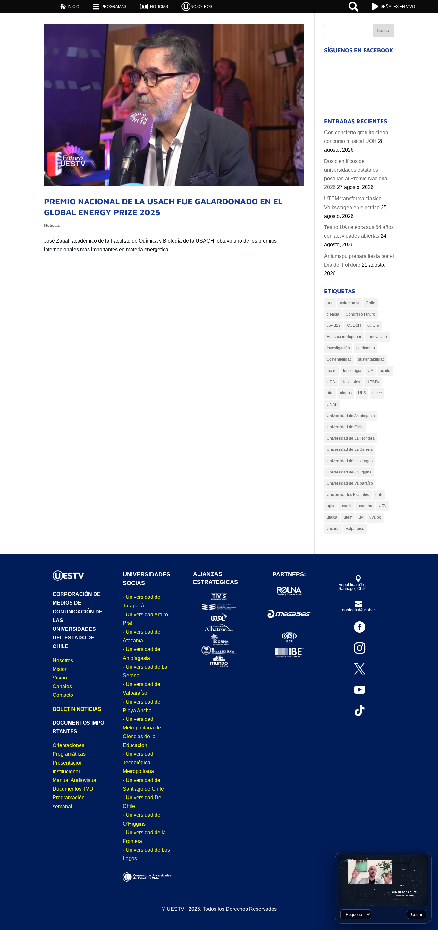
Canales (62, 686)
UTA (382, 506)
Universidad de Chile (345, 427)
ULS (362, 393)
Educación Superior (344, 336)
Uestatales (350, 382)
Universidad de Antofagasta (351, 416)
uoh (378, 494)
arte (330, 303)
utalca (332, 517)
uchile (385, 370)
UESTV (372, 382)
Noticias (52, 225)
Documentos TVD (73, 789)
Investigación (338, 348)
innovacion (377, 336)
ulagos (346, 393)
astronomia (349, 303)
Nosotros (63, 660)
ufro (330, 393)
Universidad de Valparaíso (350, 483)
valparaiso (355, 528)
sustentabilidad (371, 359)
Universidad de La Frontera (351, 438)
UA (370, 370)
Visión (60, 677)
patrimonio (365, 348)
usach (346, 506)
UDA (331, 382)
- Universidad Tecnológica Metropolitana (138, 762)
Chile (370, 303)
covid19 (334, 325)
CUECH (354, 325)
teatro (332, 370)
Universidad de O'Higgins (349, 472)
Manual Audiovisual (75, 780)
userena (365, 506)
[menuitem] (69, 6)
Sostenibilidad (339, 359)
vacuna (333, 528)
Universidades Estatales (348, 494)
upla (330, 506)
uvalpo (375, 517)
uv (361, 517)
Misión (60, 669)
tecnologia (352, 370)
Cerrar (416, 914)
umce (377, 393)
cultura (373, 325)
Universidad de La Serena (350, 449)
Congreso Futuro (360, 314)
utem (348, 517)
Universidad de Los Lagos (350, 461)
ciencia (333, 314)
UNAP (332, 404)
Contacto (63, 695)
